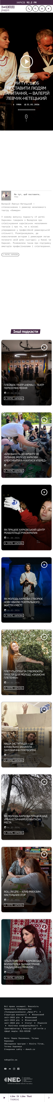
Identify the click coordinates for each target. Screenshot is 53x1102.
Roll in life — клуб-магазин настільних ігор (22, 893)
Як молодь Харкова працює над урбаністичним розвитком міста (25, 819)
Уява (18, 104)
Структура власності (15, 1014)
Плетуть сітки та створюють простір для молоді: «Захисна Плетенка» (24, 675)
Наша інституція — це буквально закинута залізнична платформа (20, 747)
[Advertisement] (26, 161)
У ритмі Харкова (26, 77)
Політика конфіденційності (23, 1025)
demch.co (30, 1049)
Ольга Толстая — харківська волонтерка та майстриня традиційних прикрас (22, 964)
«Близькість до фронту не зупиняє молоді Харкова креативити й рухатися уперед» (25, 457)
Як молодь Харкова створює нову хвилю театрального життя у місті (23, 602)
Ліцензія (42, 1023)
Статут (28, 1023)
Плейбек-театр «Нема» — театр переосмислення (24, 386)
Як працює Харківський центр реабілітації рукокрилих (24, 531)
